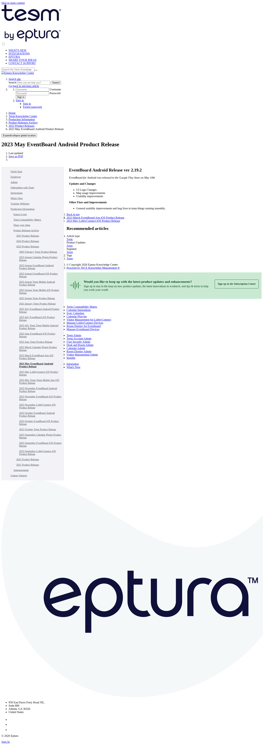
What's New (17, 198)
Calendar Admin (76, 348)
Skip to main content (13, 2)
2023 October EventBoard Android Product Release (37, 414)
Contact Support (19, 475)
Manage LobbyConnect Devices (85, 322)
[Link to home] (17, 72)
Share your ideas (21, 225)
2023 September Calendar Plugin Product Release (40, 436)
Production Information (22, 119)
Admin (14, 182)
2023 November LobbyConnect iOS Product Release (37, 406)
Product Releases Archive (23, 122)
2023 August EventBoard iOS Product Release (38, 275)
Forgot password (32, 106)
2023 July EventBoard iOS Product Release (37, 319)
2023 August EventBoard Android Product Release (36, 267)
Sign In (5, 741)
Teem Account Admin (79, 338)
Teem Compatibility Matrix (27, 219)
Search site (15, 79)
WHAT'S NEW (17, 50)
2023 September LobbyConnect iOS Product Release (37, 452)
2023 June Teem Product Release (35, 342)
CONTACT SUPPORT (22, 63)
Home (12, 112)
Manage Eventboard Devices (83, 329)
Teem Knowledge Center (23, 116)
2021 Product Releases (27, 465)
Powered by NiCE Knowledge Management (93, 267)
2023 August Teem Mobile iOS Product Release (39, 291)
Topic (70, 239)
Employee (16, 177)
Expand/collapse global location (19, 135)
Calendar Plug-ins (77, 316)
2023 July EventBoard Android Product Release (39, 310)
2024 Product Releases (27, 241)
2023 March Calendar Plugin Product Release (38, 349)
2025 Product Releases (27, 236)
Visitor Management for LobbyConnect (89, 319)
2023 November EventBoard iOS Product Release (40, 398)
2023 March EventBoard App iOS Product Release (36, 357)
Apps (70, 245)
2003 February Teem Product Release (38, 252)
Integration (73, 363)
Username (55, 89)
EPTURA (14, 56)
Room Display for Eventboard (84, 326)
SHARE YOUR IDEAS (22, 59)
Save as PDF (16, 156)
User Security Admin (78, 341)
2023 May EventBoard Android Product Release (36, 365)
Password (55, 93)
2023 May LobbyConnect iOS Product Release (38, 373)
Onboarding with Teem (22, 187)
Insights (71, 357)
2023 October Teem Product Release (37, 429)
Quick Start (16, 171)
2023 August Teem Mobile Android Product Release (37, 283)
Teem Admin (74, 335)
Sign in (20, 97)
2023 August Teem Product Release (37, 298)
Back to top (73, 214)
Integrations (17, 193)
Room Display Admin (79, 351)
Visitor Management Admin (82, 354)
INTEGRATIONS (19, 53)
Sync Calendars (75, 313)
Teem (70, 252)
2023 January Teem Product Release (37, 303)
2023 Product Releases (21, 125)
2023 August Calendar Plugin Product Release (38, 258)
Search (13, 82)
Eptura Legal (20, 214)
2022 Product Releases (27, 459)
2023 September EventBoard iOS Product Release (40, 444)
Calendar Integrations (79, 310)
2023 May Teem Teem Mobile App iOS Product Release (39, 381)
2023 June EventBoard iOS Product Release (37, 335)
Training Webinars (20, 203)
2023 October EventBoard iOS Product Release (39, 422)
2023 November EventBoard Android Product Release (38, 390)
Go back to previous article (24, 86)
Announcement (21, 470)
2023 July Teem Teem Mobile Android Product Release (38, 327)
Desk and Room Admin (80, 345)
